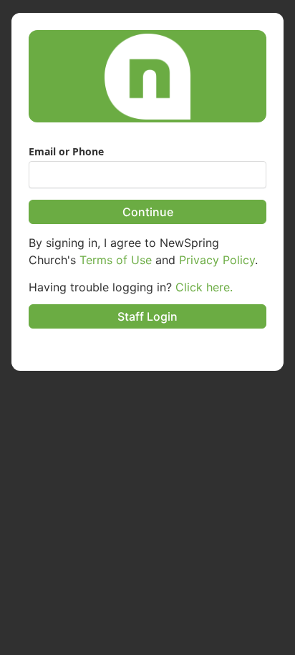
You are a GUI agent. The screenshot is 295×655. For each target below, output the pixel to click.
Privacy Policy (217, 260)
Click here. (204, 287)
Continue (147, 212)
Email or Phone (66, 151)
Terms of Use (115, 260)
